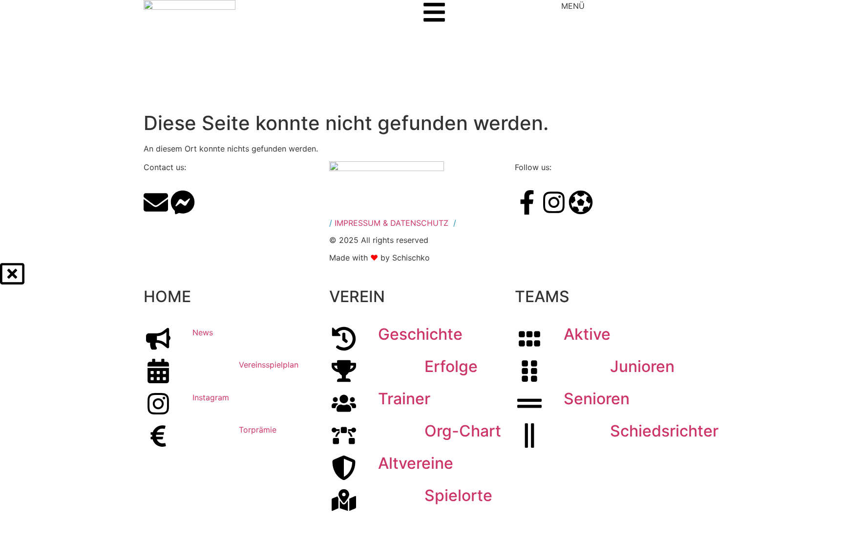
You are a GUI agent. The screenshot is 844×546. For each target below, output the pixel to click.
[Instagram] (554, 202)
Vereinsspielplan (268, 365)
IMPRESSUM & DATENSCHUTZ (391, 223)
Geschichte (420, 334)
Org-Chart (462, 430)
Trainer (404, 398)
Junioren (642, 366)
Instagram (210, 397)
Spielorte (458, 495)
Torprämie (257, 430)
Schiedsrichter (664, 430)
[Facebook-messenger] (182, 202)
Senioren (597, 398)
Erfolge (451, 366)
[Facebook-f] (527, 202)
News (202, 332)
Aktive (587, 334)
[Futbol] (581, 202)
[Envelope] (156, 202)
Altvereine (415, 463)
